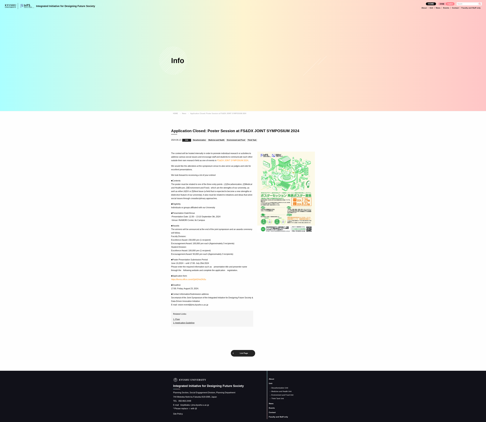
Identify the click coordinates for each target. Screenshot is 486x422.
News (184, 113)
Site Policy (178, 414)
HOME (431, 4)
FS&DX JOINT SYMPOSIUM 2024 (232, 160)
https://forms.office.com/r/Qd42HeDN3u (188, 279)
